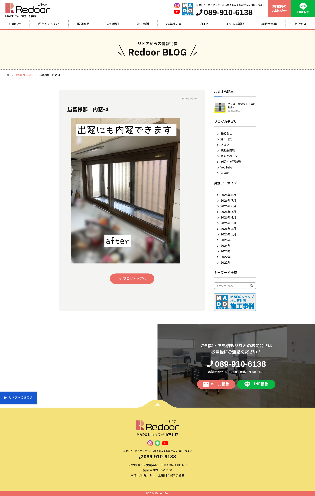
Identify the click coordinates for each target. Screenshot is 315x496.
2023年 (225, 251)
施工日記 (226, 139)
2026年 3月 (228, 223)
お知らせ (226, 134)
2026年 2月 (228, 229)
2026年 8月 (228, 195)
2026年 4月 (228, 217)
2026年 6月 (228, 206)
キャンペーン (229, 156)
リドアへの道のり (20, 398)
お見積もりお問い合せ (279, 8)
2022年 (225, 257)
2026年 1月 (228, 234)
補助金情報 (227, 150)
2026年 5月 (228, 212)
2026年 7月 (228, 201)
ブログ (224, 145)
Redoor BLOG (24, 75)
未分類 (224, 173)
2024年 (225, 246)
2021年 (225, 263)
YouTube (226, 167)
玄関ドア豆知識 (230, 162)
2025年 (225, 240)
